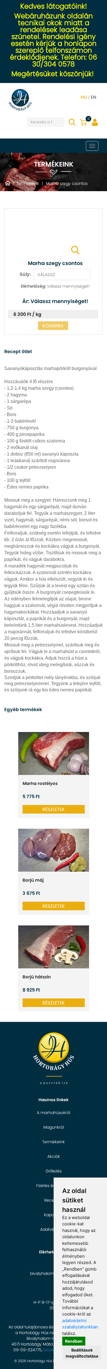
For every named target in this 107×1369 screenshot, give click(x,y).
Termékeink (53, 1142)
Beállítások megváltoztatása (82, 1353)
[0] (83, 121)
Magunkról (53, 1127)
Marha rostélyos (40, 783)
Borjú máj (33, 880)
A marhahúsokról (53, 1112)
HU (84, 97)
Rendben (73, 1341)
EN (93, 97)
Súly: (25, 274)
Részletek (54, 809)
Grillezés (54, 1171)
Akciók (53, 1156)
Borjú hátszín (37, 977)
